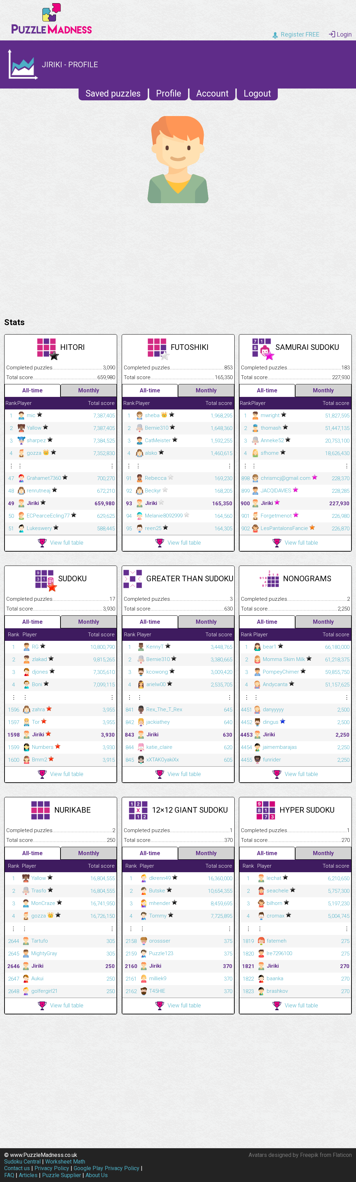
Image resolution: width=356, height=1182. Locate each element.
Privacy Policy (51, 1168)
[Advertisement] (178, 258)
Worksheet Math (65, 1161)
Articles (28, 1175)
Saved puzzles (113, 94)
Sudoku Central (22, 1161)
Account (212, 94)
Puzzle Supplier (61, 1175)
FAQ (9, 1175)
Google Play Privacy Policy (106, 1168)
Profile (168, 94)
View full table (66, 542)
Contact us (17, 1168)
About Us (97, 1175)
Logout (257, 94)
